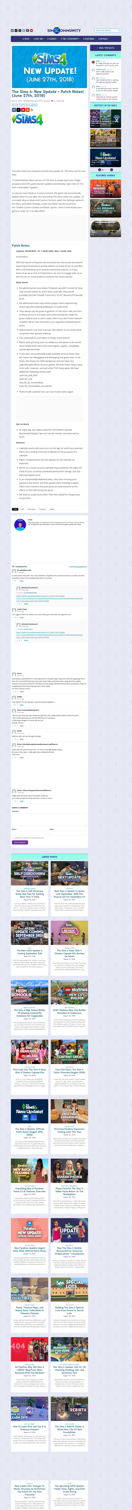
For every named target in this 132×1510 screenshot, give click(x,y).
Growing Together (30, 888)
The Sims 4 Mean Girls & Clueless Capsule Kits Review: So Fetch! (69, 953)
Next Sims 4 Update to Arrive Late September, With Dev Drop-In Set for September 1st (69, 894)
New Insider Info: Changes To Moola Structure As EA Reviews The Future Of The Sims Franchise (29, 1490)
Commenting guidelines (78, 567)
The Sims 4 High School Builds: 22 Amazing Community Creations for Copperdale (29, 1013)
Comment (15, 811)
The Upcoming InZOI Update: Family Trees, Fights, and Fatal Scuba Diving (69, 1489)
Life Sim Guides (29, 1186)
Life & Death (69, 1424)
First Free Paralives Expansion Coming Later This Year (69, 1130)
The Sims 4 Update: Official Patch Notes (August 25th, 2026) (29, 1132)
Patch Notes (31, 509)
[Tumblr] (27, 30)
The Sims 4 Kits (69, 948)
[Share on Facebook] (14, 110)
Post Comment (20, 842)
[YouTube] (31, 30)
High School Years (30, 1007)
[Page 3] (105, 169)
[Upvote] (13, 581)
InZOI (29, 948)
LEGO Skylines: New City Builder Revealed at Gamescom (69, 1011)
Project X (30, 1483)
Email (52, 829)
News (30, 1126)
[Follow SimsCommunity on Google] (31, 110)
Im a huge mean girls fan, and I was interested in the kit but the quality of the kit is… (107, 65)
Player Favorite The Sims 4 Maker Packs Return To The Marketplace (69, 1191)
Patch (22, 509)
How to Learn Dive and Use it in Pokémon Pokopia (29, 1428)
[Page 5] (108, 169)
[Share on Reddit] (28, 110)
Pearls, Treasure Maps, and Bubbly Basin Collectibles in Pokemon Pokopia (30, 1310)
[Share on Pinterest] (23, 110)
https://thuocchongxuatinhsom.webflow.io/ (34, 790)
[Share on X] (18, 110)
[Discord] (23, 30)
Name (14, 829)
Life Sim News (69, 1007)
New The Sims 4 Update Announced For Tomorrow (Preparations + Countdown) (69, 1251)
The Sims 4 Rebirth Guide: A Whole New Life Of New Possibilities (69, 1429)
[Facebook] (12, 30)
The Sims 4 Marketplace (69, 1186)
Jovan (48, 101)
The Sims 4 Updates (29, 105)
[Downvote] (17, 581)
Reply (22, 581)
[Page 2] (104, 169)
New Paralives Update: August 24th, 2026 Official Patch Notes (29, 1249)
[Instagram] (16, 30)
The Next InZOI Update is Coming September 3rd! (29, 952)
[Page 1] (102, 169)
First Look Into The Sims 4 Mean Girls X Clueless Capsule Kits (29, 1071)
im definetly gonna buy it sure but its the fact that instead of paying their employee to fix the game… (107, 91)
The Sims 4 (16, 105)
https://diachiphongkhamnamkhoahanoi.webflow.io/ (37, 744)
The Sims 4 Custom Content (69, 1364)
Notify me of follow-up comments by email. (29, 838)
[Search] (119, 30)
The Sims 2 (69, 1305)
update (52, 509)
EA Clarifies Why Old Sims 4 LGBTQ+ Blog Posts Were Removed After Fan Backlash (29, 1370)
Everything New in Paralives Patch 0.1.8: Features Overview (29, 1190)
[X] (19, 30)
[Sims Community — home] (64, 30)
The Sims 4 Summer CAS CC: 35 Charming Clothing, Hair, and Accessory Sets (69, 1370)
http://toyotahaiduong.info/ (28, 710)
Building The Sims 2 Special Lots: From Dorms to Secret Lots (69, 1310)
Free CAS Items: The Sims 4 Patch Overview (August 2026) (69, 1071)
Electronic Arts (29, 1364)
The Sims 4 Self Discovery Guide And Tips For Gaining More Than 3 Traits (30, 894)
